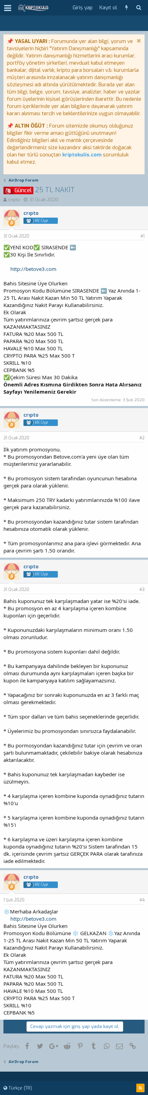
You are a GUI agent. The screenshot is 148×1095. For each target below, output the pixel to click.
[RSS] (140, 1088)
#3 (142, 589)
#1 (142, 236)
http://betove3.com (33, 268)
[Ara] (139, 7)
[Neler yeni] (126, 7)
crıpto (14, 199)
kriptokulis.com (82, 154)
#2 (142, 438)
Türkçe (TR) (19, 1088)
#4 (142, 900)
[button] (7, 8)
